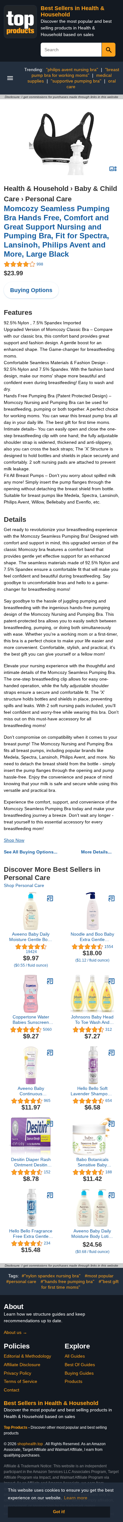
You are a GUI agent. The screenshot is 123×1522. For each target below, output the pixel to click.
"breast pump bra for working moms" (75, 72)
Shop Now (14, 840)
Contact (11, 1389)
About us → (15, 1332)
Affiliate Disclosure (22, 1364)
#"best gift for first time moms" (80, 1284)
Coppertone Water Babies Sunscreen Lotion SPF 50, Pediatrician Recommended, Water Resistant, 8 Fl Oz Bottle (31, 1019)
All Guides (75, 1356)
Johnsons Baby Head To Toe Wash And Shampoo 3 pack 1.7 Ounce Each (92, 1019)
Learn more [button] (75, 1497)
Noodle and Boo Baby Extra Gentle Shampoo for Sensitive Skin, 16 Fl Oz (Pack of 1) (92, 937)
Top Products (16, 1427)
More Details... (96, 851)
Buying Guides (79, 1373)
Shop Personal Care (24, 885)
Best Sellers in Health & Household (51, 1403)
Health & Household (36, 189)
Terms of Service (20, 1381)
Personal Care (48, 199)
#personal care (21, 1281)
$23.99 (13, 273)
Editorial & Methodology (27, 1356)
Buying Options (31, 290)
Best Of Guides (80, 1364)
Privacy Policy (17, 1373)
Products (73, 1381)
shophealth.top (30, 1444)
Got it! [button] (59, 1512)
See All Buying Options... (30, 851)
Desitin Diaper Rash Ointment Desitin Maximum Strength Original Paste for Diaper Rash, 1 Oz (31, 1162)
